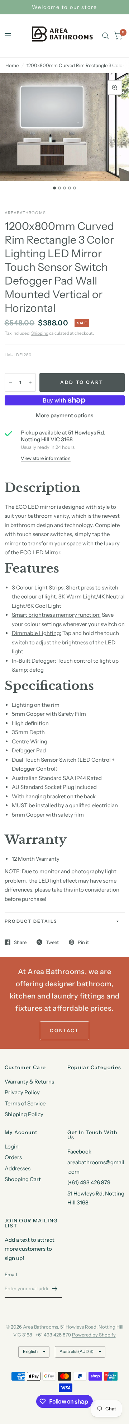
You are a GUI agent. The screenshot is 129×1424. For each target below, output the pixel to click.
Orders (13, 1157)
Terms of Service (25, 1103)
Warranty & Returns (29, 1081)
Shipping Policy (24, 1114)
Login (12, 1146)
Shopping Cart (23, 1179)
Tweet (52, 942)
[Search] (105, 35)
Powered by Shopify (94, 1335)
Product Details (31, 921)
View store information (46, 458)
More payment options (64, 415)
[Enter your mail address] (55, 1288)
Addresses (17, 1168)
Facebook (79, 1151)
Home (12, 65)
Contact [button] (64, 1030)
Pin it (83, 942)
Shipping (39, 333)
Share (20, 942)
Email (11, 1274)
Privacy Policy (22, 1092)
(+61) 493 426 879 (88, 1182)
